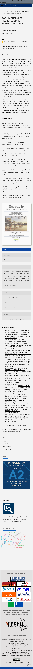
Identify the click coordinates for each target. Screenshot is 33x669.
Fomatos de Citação (10, 285)
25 (11, 425)
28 (16, 425)
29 (18, 425)
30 (20, 425)
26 (13, 425)
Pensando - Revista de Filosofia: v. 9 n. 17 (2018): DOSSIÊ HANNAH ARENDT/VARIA (18, 346)
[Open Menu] (2, 5)
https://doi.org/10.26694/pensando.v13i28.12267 (15, 41)
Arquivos (9, 11)
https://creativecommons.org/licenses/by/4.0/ (17, 319)
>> (25, 425)
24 (9, 425)
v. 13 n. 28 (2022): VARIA (21, 11)
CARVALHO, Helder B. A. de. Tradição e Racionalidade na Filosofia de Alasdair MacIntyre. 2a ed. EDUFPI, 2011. (18, 361)
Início (3, 11)
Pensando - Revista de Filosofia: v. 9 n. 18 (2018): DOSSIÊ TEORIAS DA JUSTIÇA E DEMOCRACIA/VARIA (18, 355)
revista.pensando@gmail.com (18, 652)
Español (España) (7, 443)
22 (5, 425)
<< (2, 425)
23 (7, 425)
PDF (5, 249)
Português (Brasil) (7, 446)
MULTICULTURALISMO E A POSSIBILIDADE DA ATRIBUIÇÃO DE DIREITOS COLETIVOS (17, 377)
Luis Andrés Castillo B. (23, 662)
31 (22, 425)
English (4, 441)
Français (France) (7, 449)
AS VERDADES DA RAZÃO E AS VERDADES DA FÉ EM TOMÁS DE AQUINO (18, 352)
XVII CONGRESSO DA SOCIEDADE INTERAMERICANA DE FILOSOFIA (17, 369)
